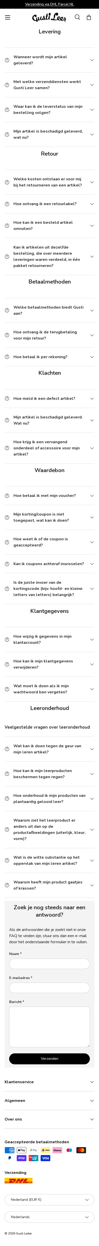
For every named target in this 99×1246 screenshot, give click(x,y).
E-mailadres (19, 977)
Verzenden (49, 1058)
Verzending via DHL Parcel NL (49, 4)
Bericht (15, 1001)
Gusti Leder (24, 1233)
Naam (14, 953)
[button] (88, 17)
